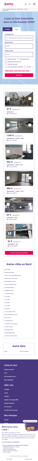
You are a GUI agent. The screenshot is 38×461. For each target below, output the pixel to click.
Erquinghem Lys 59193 (10, 282)
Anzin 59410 (7, 270)
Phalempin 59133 (8, 321)
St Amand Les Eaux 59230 (10, 324)
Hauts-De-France (24, 352)
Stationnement (13, 64)
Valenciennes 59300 (9, 333)
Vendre (6, 396)
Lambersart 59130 (9, 291)
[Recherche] (29, 4)
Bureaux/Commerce (14, 62)
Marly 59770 (7, 318)
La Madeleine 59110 (9, 288)
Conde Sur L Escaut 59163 (10, 279)
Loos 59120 (7, 309)
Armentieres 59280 (9, 273)
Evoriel (6, 420)
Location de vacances (11, 410)
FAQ (5, 373)
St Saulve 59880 (8, 327)
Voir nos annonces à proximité (19, 253)
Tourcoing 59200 (8, 330)
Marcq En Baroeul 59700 (10, 315)
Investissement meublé (15, 67)
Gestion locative (9, 403)
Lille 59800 (7, 306)
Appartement (24, 59)
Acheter (7, 29)
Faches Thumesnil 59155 (10, 285)
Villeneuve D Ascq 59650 (10, 336)
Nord (5, 352)
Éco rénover (8, 407)
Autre (29, 67)
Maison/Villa (12, 59)
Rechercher (19, 75)
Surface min (9, 51)
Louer (16, 29)
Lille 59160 (7, 300)
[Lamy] (9, 4)
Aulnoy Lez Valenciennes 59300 (12, 276)
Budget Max (9, 43)
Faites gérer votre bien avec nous (17, 71)
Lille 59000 (7, 297)
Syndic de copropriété (11, 400)
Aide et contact (9, 369)
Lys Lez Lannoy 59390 (9, 312)
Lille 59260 (7, 303)
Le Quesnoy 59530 (8, 294)
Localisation (9, 34)
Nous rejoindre (8, 380)
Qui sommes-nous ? (10, 376)
